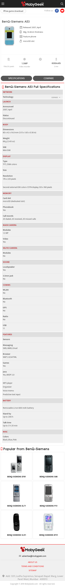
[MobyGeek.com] (32, 4)
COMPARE (49, 78)
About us (32, 562)
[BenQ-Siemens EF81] (16, 472)
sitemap (32, 570)
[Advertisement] (32, 583)
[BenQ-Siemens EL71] (16, 501)
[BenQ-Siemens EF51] (48, 530)
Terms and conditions (32, 566)
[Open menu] (3, 4)
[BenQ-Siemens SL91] (16, 530)
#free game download (13, 11)
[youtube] (62, 11)
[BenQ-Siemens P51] (48, 501)
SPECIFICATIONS (16, 78)
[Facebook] (57, 11)
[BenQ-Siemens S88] (48, 472)
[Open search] (62, 4)
